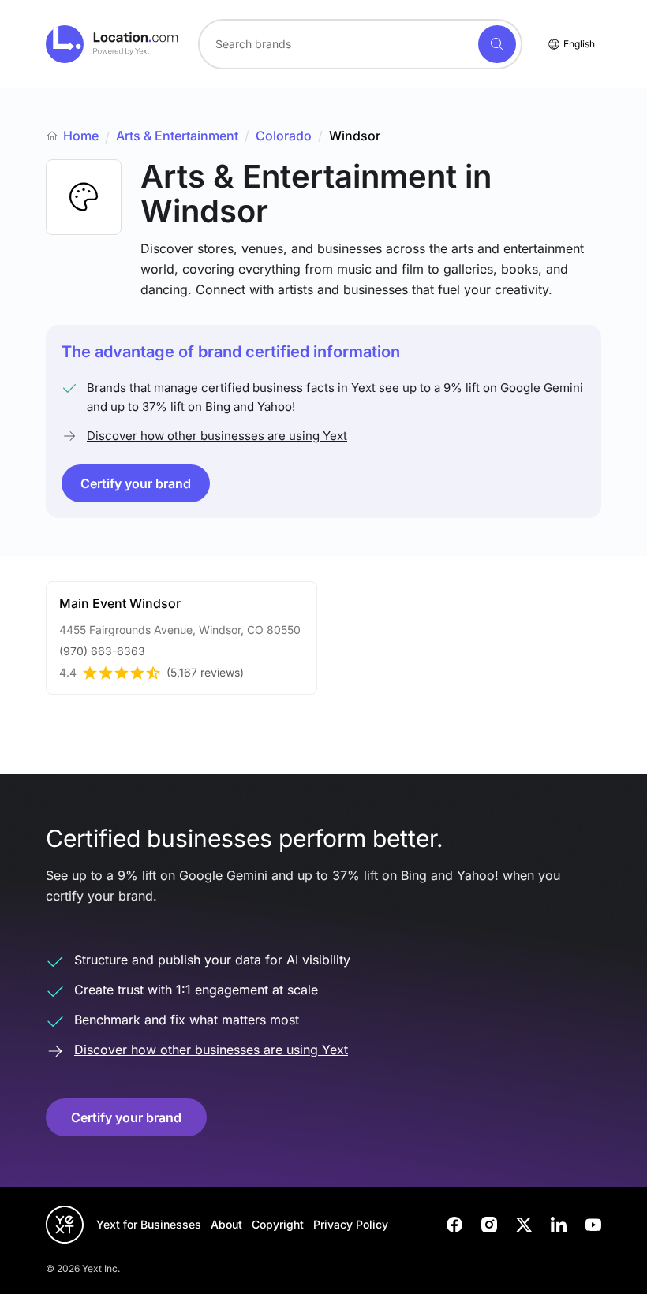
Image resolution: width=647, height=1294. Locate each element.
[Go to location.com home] (112, 44)
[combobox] (360, 44)
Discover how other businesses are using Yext (217, 435)
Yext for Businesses (148, 1224)
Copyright (278, 1224)
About (226, 1224)
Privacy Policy (350, 1224)
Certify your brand (135, 483)
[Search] (497, 44)
